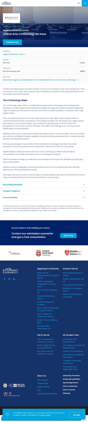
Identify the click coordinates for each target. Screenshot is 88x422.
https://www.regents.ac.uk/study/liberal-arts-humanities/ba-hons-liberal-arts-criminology (39, 80)
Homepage (7, 26)
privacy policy (45, 415)
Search (78, 3)
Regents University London (13, 54)
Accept (76, 415)
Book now (68, 235)
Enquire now (12, 42)
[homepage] (6, 3)
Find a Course (18, 26)
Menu (85, 3)
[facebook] (4, 279)
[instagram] (9, 279)
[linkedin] (14, 279)
